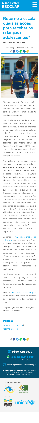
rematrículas (9, 325)
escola (20, 325)
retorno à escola (10, 329)
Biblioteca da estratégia (23, 292)
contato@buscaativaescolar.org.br (21, 365)
